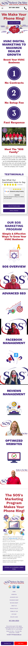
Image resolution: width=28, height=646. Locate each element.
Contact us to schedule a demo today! (14, 568)
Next (24, 195)
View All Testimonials (14, 206)
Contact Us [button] (7, 643)
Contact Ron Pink (13, 538)
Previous (3, 195)
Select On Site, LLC (17, 634)
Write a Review (14, 210)
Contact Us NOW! (14, 22)
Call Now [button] (20, 643)
